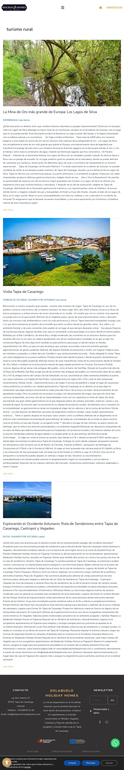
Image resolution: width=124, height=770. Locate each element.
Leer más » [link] (8, 209)
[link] (6, 762)
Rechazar (90, 763)
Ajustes (109, 763)
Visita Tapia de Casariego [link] (23, 291)
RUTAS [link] (6, 536)
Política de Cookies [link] (91, 751)
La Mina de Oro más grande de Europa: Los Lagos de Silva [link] (50, 111)
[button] (62, 7)
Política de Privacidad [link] (62, 751)
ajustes (27, 767)
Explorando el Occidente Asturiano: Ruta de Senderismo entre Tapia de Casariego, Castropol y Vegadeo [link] (60, 526)
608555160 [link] (114, 7)
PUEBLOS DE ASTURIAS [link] (15, 299)
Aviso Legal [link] (33, 751)
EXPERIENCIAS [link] (10, 120)
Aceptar (72, 763)
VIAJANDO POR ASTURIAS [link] (41, 299)
